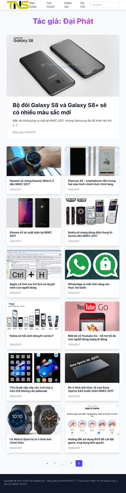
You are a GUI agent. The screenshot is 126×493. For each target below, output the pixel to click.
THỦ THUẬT (50, 5)
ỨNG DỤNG (33, 5)
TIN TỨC (82, 5)
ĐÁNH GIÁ (68, 5)
